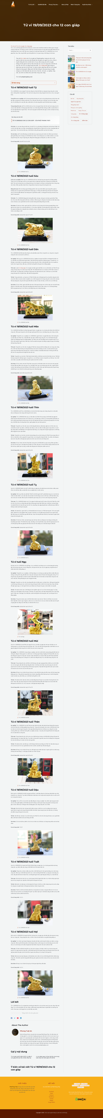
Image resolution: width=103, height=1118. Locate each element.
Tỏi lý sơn (78, 1114)
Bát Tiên (72, 98)
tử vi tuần (23, 58)
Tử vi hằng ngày (84, 1083)
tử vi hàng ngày (28, 46)
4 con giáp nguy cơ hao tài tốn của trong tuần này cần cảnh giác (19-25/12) (47, 1057)
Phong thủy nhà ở (75, 104)
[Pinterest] (17, 1018)
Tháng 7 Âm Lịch (82, 110)
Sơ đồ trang (64, 1112)
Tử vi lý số (13, 46)
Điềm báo (85, 120)
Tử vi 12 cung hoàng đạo (84, 1085)
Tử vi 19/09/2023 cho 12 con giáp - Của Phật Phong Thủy (31, 120)
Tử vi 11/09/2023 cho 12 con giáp (83, 71)
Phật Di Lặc (73, 110)
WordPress (51, 1096)
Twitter (51, 1093)
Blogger (51, 1100)
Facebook (51, 1091)
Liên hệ (59, 1112)
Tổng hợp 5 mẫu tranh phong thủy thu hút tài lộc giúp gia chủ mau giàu (83, 60)
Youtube (51, 1098)
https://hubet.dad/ (27, 1114)
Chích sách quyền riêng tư (51, 1112)
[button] (35, 4)
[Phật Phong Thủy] (12, 4)
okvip (36, 1114)
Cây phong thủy (80, 98)
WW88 (33, 1114)
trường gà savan (53, 1114)
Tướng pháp (73, 113)
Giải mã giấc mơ (81, 1087)
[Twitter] (14, 1018)
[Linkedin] (21, 1018)
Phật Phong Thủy (14, 1086)
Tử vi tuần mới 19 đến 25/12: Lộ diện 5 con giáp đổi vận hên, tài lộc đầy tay (21, 1057)
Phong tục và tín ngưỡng (76, 107)
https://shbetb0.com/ (43, 1114)
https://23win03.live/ (70, 1114)
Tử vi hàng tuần (43, 65)
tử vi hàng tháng (74, 117)
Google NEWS (51, 1102)
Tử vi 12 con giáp (20, 46)
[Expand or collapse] (55, 83)
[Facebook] (11, 1018)
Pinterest (51, 1095)
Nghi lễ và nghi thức (76, 101)
